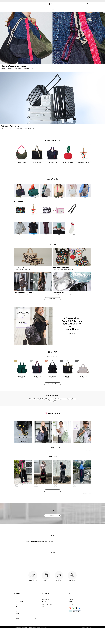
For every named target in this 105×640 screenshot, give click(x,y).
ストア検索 (44, 601)
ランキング (17, 613)
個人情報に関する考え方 (32, 627)
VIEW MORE (71, 333)
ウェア (58, 356)
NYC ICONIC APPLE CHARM (37, 162)
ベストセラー (17, 604)
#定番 (30, 398)
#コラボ (50, 400)
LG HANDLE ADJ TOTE (21, 162)
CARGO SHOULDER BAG (83, 162)
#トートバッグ (64, 398)
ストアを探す (52, 515)
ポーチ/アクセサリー (52, 356)
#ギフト (51, 398)
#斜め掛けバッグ (57, 398)
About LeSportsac (45, 599)
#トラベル (46, 398)
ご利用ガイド (71, 599)
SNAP (60, 418)
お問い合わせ (71, 604)
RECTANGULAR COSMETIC (68, 162)
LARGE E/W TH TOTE (83, 376)
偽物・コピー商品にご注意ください (48, 604)
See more (52, 447)
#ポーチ (70, 398)
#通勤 (42, 398)
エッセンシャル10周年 (19, 601)
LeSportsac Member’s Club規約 (22, 627)
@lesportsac (44, 418)
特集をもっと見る (52, 298)
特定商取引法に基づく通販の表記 (42, 627)
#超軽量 (34, 398)
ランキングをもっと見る (52, 383)
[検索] (82, 4)
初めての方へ (71, 601)
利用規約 (15, 627)
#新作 (55, 400)
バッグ (47, 356)
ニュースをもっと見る (52, 552)
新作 (15, 599)
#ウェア (74, 398)
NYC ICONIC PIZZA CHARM (52, 162)
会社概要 (43, 606)
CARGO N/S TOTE (21, 376)
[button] (3, 101)
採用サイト (44, 608)
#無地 (38, 398)
